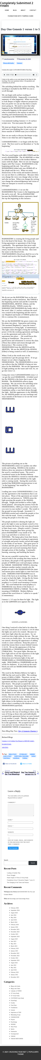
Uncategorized (14, 1034)
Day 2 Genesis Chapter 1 (27, 731)
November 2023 (15, 932)
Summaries (14, 1031)
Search (6, 860)
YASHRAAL (16, 758)
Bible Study (13, 754)
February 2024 (15, 924)
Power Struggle (11, 875)
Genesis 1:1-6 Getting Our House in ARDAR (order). (18, 741)
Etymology (23, 754)
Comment (12, 802)
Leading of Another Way (13, 873)
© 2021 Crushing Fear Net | (16, 1052)
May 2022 (13, 967)
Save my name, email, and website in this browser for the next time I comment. (20, 842)
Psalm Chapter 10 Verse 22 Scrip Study (17, 877)
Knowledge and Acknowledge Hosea (19, 898)
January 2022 (14, 974)
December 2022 (15, 953)
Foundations (14, 1007)
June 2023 (13, 941)
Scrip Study (7, 756)
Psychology (14, 1022)
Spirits (12, 1029)
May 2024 (13, 917)
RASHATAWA (6, 744)
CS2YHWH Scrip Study (17, 998)
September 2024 (15, 910)
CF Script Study (15, 995)
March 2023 (14, 946)
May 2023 (13, 943)
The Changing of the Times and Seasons (18, 882)
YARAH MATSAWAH (17, 1038)
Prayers (13, 1019)
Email (10, 826)
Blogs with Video (15, 988)
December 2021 (15, 977)
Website (11, 832)
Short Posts (14, 1026)
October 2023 (14, 934)
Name (10, 820)
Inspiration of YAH (16, 1012)
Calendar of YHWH (16, 991)
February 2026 (15, 908)
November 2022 (15, 955)
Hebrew (32, 754)
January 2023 (14, 951)
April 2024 (14, 920)
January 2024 (14, 927)
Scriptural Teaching (21, 756)
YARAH (33, 756)
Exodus (13, 1003)
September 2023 (15, 936)
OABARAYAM (15, 1017)
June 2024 (13, 915)
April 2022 (14, 970)
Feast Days (14, 1005)
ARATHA (5, 747)
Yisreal (25, 758)
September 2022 (15, 960)
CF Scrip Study (15, 993)
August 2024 (14, 912)
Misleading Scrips (15, 1015)
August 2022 (14, 962)
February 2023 (15, 948)
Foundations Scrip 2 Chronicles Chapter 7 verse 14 (20, 880)
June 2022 (13, 965)
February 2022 (15, 972)
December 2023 (15, 929)
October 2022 (14, 958)
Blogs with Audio (8, 63)
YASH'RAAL (6, 758)
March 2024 (14, 922)
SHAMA (13, 1024)
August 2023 (14, 939)
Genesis (19, 63)
